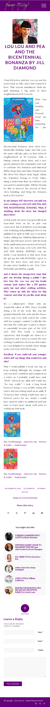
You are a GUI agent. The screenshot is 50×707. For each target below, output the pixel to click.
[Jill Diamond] (25, 31)
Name (40, 632)
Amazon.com (30, 441)
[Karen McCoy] (21, 5)
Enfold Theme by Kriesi (34, 701)
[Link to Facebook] (44, 704)
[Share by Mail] (42, 513)
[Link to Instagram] (36, 704)
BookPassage (15, 441)
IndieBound (20, 445)
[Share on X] (16, 513)
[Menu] (42, 5)
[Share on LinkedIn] (33, 513)
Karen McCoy (19, 701)
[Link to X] (40, 704)
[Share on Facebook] (8, 513)
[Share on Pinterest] (25, 513)
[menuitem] (42, 5)
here (6, 87)
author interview (28, 498)
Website (40, 650)
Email (40, 641)
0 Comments (29, 488)
